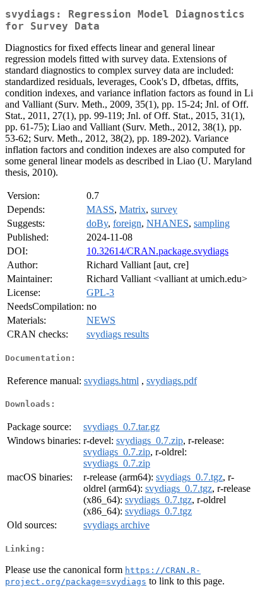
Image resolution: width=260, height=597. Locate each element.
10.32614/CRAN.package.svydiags (157, 251)
